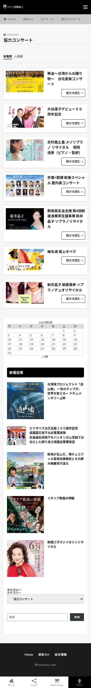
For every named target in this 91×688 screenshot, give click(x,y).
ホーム (11, 685)
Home (28, 654)
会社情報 (61, 654)
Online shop (56, 685)
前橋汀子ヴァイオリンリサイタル (65, 544)
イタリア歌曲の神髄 (60, 498)
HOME (11, 19)
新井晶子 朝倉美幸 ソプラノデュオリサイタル (65, 287)
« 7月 (45, 356)
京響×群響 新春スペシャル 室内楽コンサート (66, 180)
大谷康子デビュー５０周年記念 (64, 112)
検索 (77, 617)
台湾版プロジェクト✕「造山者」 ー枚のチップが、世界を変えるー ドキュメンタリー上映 (65, 391)
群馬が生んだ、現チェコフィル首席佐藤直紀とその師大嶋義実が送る (65, 458)
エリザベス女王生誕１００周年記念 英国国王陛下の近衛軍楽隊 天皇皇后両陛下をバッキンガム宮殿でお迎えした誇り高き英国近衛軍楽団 (56, 435)
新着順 (8, 56)
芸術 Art (28, 19)
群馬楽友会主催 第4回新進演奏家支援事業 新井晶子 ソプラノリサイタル (66, 219)
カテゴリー (14, 592)
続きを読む (73, 93)
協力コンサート (71, 19)
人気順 (18, 56)
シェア (34, 685)
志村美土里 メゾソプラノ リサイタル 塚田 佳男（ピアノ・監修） (65, 147)
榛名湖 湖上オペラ (61, 251)
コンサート (47, 19)
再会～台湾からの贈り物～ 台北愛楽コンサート (64, 78)
